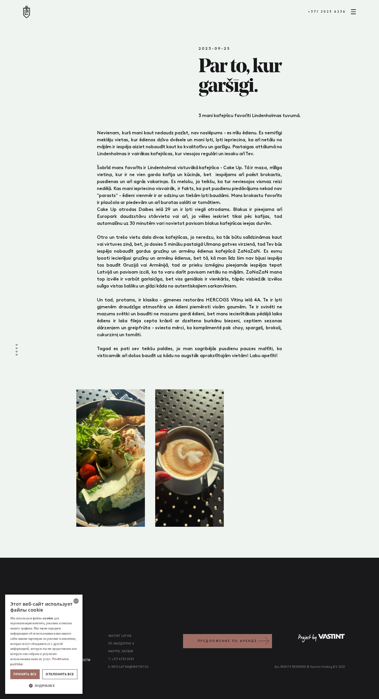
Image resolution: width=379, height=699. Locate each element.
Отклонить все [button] (60, 674)
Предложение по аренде (227, 641)
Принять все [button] (24, 674)
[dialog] (44, 644)
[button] (43, 685)
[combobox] (76, 601)
